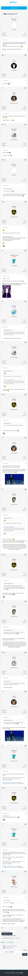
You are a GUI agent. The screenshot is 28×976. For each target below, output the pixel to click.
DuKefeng (14, 750)
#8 (25, 326)
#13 (25, 580)
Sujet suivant (13, 935)
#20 (25, 897)
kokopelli (14, 876)
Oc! (14, 60)
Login (12, 8)
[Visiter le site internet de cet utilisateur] (3, 55)
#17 (25, 771)
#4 (25, 150)
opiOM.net (13, 2)
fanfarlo (14, 494)
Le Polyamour (5, 858)
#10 (25, 420)
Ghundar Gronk (14, 255)
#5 (25, 185)
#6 (25, 227)
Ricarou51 (14, 19)
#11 (25, 463)
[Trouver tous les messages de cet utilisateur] (5, 55)
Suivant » (11, 942)
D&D (13, 972)
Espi (14, 92)
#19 (25, 849)
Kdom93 (14, 306)
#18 (25, 813)
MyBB (21, 972)
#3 (25, 113)
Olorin (14, 442)
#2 (25, 80)
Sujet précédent (6, 935)
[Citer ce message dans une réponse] (25, 55)
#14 (25, 627)
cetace (14, 657)
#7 (25, 276)
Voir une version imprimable (11, 946)
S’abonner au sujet (9, 947)
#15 (25, 678)
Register (15, 8)
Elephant (14, 206)
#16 (25, 717)
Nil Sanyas (14, 129)
